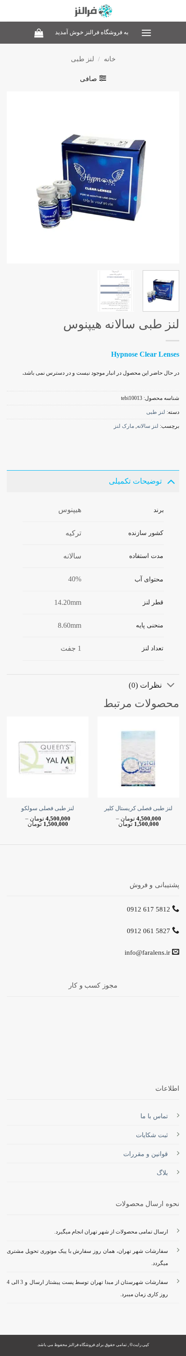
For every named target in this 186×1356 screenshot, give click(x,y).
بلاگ (162, 1172)
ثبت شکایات (152, 1134)
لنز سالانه (147, 426)
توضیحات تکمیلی (135, 481)
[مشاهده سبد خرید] (38, 33)
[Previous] (164, 177)
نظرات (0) (145, 685)
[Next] (15, 177)
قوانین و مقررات (145, 1153)
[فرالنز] (93, 11)
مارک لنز (124, 426)
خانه (110, 59)
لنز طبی (82, 59)
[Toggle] (171, 481)
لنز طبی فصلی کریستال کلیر (138, 808)
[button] (145, 33)
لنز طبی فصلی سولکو (47, 808)
